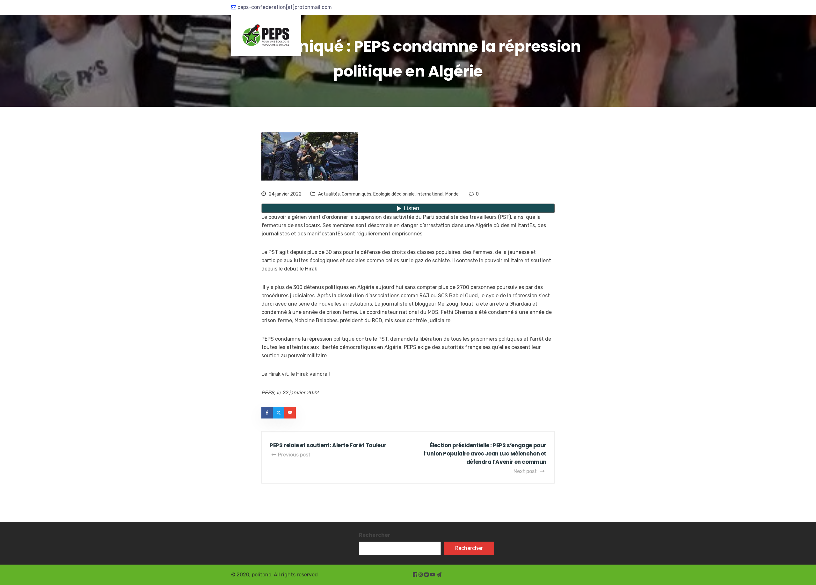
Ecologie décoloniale (394, 194)
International (430, 194)
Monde (452, 194)
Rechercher (374, 535)
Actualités (329, 194)
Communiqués (356, 194)
